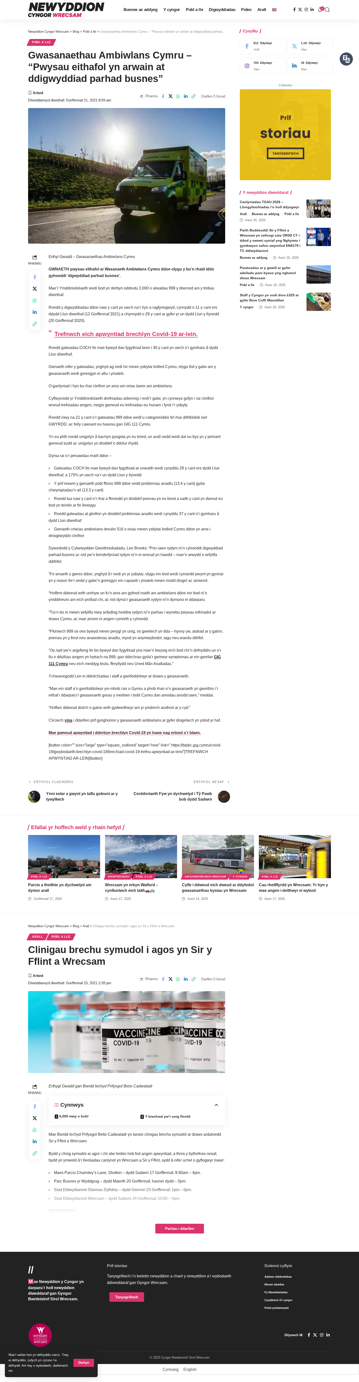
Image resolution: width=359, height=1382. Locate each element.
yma (68, 720)
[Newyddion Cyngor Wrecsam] (66, 9)
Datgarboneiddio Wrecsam (205, 876)
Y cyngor (246, 307)
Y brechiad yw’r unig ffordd (167, 1116)
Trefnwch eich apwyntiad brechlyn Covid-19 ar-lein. (126, 334)
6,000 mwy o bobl (73, 1116)
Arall (243, 214)
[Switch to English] (274, 10)
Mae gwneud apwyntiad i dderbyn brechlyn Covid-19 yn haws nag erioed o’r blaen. (125, 733)
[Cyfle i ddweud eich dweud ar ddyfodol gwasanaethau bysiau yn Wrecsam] (218, 856)
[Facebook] (294, 9)
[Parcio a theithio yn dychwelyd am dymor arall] (64, 856)
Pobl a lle (41, 42)
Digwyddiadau (118, 876)
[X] (300, 9)
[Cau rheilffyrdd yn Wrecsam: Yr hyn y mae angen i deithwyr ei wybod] (295, 856)
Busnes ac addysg (265, 214)
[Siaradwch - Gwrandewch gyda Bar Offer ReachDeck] (346, 59)
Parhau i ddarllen (179, 1229)
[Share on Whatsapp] (178, 96)
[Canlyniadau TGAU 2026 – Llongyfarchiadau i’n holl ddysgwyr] (318, 208)
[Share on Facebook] (162, 96)
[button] (84, 1363)
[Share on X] (170, 96)
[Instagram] (306, 9)
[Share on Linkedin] (185, 96)
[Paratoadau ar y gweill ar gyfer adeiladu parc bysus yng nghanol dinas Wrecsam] (318, 274)
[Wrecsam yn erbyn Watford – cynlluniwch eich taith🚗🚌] (141, 856)
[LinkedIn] (312, 9)
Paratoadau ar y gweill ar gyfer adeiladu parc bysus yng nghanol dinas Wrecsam (268, 273)
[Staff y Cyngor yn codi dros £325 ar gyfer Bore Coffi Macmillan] (318, 302)
